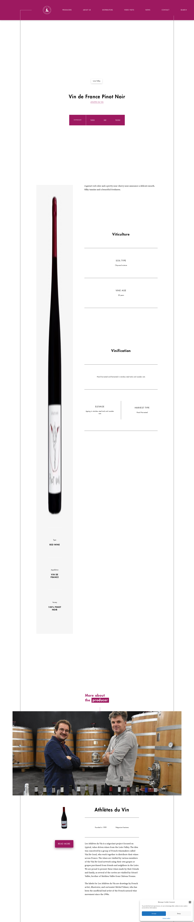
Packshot (93, 120)
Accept (154, 914)
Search (184, 10)
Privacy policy (166, 918)
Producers (67, 10)
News (147, 10)
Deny (179, 914)
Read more (64, 844)
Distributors (107, 10)
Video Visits (129, 10)
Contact (165, 10)
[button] (190, 902)
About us (87, 10)
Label (105, 120)
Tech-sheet (117, 120)
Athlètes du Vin (97, 102)
